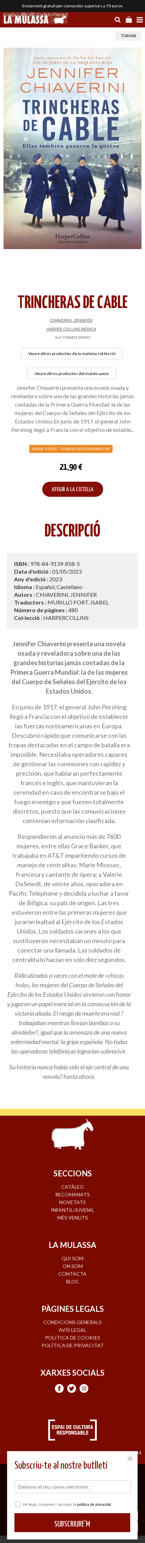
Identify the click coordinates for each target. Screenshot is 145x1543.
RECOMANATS (72, 1194)
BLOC (72, 1281)
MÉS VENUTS (72, 1218)
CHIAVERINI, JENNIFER (71, 320)
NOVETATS (72, 1202)
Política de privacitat (73, 1345)
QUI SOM (72, 1258)
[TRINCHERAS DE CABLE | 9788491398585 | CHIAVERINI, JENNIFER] (72, 148)
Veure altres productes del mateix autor (71, 373)
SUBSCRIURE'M (72, 1524)
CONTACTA (72, 1274)
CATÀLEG (72, 1187)
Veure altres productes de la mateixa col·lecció (71, 353)
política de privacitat (94, 1504)
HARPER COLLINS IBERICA (71, 329)
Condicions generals (72, 1322)
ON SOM (73, 1266)
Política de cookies (72, 1338)
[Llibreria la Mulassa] (35, 19)
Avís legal (72, 1330)
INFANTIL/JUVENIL (72, 1210)
